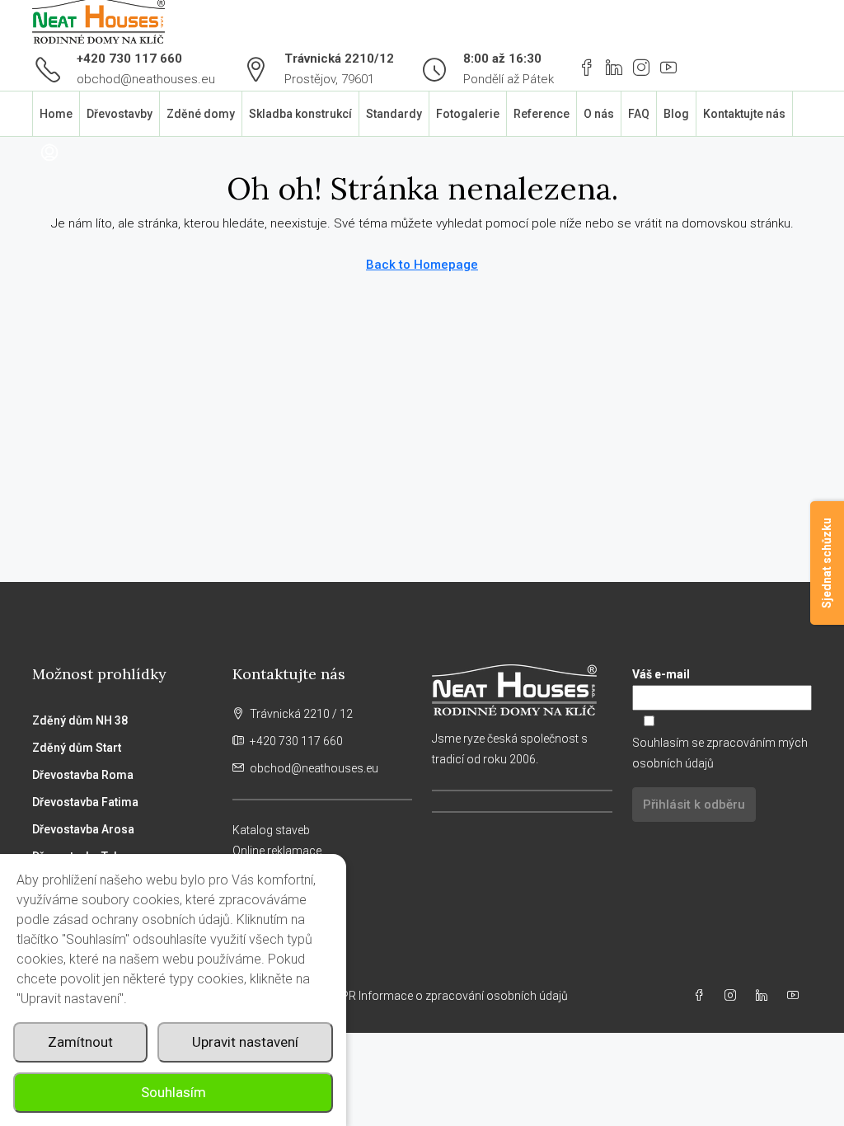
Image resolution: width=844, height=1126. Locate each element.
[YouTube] (796, 995)
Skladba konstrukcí (300, 113)
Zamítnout (80, 1042)
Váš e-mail (661, 674)
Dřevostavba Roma (83, 774)
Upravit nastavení (245, 1042)
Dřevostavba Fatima (85, 802)
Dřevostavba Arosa (83, 829)
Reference (541, 113)
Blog (676, 113)
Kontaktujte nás (744, 113)
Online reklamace (276, 850)
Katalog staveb (271, 830)
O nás (599, 113)
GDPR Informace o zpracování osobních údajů (448, 995)
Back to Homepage (422, 264)
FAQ (638, 113)
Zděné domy (200, 113)
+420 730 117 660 (129, 58)
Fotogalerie (467, 113)
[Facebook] (702, 995)
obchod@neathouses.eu (146, 79)
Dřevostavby (119, 113)
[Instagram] (733, 995)
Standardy (394, 113)
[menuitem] (49, 153)
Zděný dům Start (76, 747)
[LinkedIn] (765, 995)
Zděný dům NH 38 (80, 720)
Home (56, 113)
